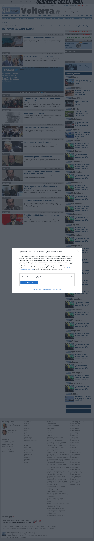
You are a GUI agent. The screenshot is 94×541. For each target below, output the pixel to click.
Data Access (47, 289)
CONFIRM (29, 282)
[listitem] (47, 277)
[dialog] (47, 270)
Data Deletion (37, 289)
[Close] (79, 252)
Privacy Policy (57, 289)
